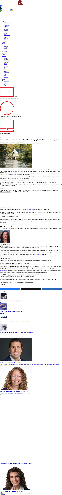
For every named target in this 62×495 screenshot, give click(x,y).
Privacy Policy (6, 47)
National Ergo (6, 41)
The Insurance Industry (7, 23)
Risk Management (6, 59)
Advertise (3, 42)
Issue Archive (6, 38)
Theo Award (5, 33)
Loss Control (32, 143)
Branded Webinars (6, 72)
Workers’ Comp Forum (7, 25)
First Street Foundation (3, 270)
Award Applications (6, 81)
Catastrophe (4, 143)
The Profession (4, 56)
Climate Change (11, 143)
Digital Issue (5, 37)
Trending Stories (4, 51)
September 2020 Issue (38, 143)
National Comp (6, 26)
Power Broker (6, 29)
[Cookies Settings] (2, 493)
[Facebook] (1, 6)
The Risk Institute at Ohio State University (40, 254)
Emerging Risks (22, 143)
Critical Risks (5, 22)
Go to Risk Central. (2, 118)
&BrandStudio (6, 46)
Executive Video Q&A (7, 35)
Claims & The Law (6, 24)
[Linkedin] (1, 9)
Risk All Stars (6, 30)
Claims (7, 143)
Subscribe (5, 39)
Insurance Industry (27, 143)
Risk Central (5, 31)
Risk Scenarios (6, 32)
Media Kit (5, 49)
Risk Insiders (5, 63)
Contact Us (5, 85)
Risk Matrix (3, 54)
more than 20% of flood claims (29, 209)
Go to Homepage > (3, 494)
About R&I (5, 48)
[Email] (1, 11)
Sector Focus (5, 64)
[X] (1, 8)
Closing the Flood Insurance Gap (7, 174)
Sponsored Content (6, 34)
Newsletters (5, 45)
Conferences (3, 76)
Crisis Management (16, 143)
